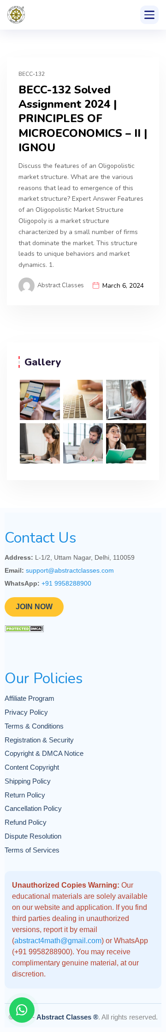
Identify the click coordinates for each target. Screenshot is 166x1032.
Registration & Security (39, 740)
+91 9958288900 (66, 583)
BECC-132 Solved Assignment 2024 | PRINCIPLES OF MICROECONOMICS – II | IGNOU (82, 119)
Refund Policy (26, 822)
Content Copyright (32, 767)
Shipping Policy (28, 781)
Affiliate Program (29, 698)
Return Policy (25, 795)
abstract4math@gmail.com (57, 941)
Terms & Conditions (34, 726)
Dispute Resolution (33, 836)
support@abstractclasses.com (70, 570)
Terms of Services (32, 850)
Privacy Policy (26, 712)
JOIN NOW (34, 607)
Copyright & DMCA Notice (44, 753)
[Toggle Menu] (149, 15)
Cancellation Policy (33, 808)
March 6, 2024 (123, 285)
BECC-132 (31, 74)
